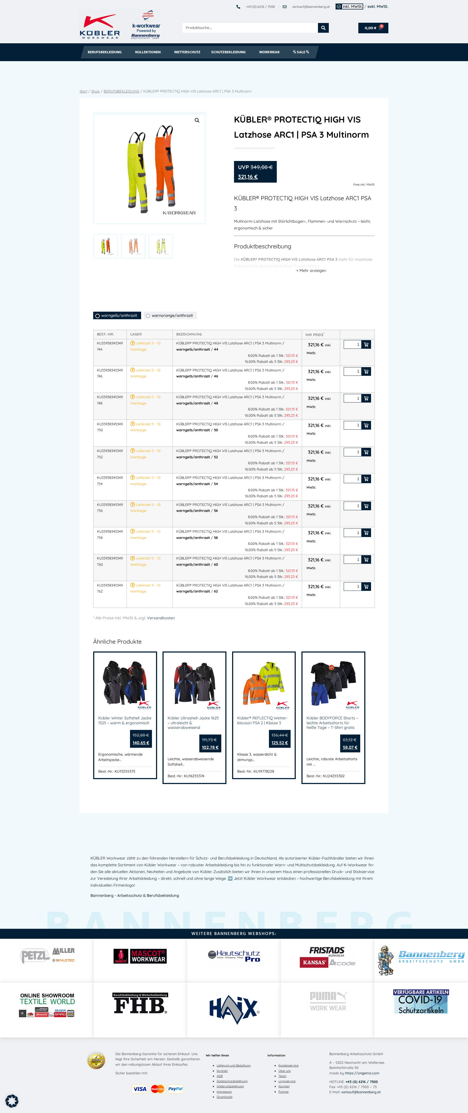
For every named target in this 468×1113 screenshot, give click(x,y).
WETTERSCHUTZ (187, 52)
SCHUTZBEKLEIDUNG (228, 52)
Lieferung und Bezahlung (234, 1065)
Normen (284, 1086)
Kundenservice (288, 1065)
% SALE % (301, 52)
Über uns (284, 1071)
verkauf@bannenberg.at (361, 1092)
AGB (220, 1076)
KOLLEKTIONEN (148, 52)
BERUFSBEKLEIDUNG (105, 52)
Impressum (224, 1092)
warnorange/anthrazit (172, 315)
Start (83, 91)
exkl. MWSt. (378, 6)
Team (282, 1076)
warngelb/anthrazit (119, 315)
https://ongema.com (362, 1073)
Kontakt (222, 1071)
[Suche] (323, 28)
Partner (283, 1092)
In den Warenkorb (366, 344)
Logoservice (286, 1081)
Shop (95, 91)
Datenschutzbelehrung (232, 1081)
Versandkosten (161, 617)
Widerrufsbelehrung (230, 1086)
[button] (197, 120)
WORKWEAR (269, 52)
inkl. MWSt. (353, 6)
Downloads (224, 1097)
